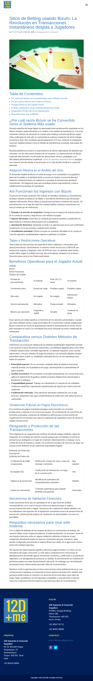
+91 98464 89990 (56, 629)
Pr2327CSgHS (17, 32)
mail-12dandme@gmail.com (61, 640)
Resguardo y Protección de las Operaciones (30, 111)
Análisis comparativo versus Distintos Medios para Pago (35, 108)
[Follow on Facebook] (51, 647)
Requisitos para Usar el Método (24, 114)
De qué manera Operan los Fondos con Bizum (31, 102)
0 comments (53, 32)
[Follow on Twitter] (56, 647)
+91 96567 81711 (56, 624)
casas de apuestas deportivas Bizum (58, 159)
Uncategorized (41, 32)
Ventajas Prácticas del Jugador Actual (27, 105)
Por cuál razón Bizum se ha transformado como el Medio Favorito (39, 98)
